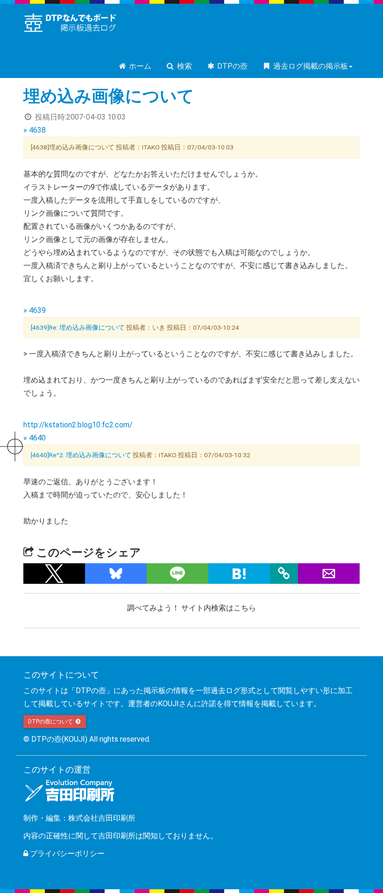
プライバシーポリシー (66, 853)
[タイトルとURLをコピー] (284, 573)
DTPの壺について (51, 721)
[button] (54, 573)
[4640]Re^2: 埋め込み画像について (81, 455)
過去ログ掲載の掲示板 (309, 66)
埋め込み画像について (108, 96)
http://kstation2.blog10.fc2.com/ (78, 424)
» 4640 (34, 437)
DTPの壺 (231, 66)
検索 (183, 66)
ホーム (139, 66)
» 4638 (34, 130)
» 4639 (34, 310)
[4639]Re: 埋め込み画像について (78, 327)
